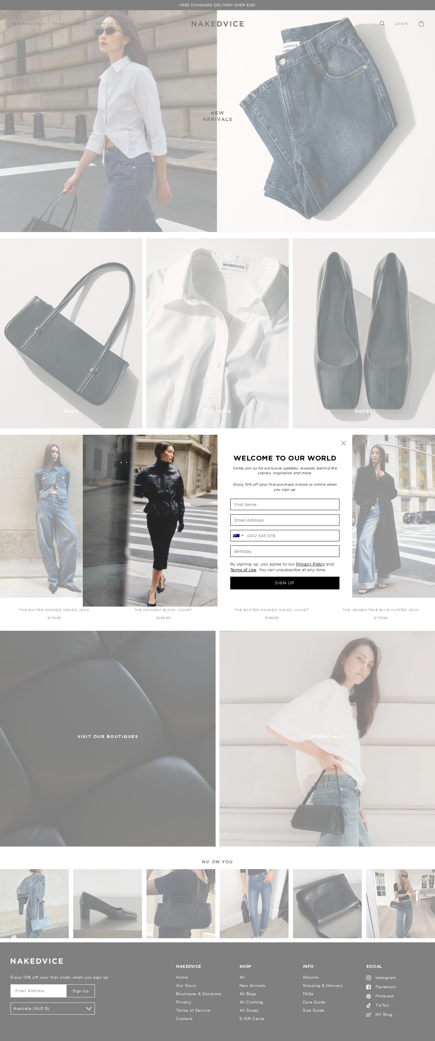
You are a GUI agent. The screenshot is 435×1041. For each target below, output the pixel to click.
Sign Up (285, 582)
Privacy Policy (310, 563)
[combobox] (238, 535)
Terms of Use (243, 569)
